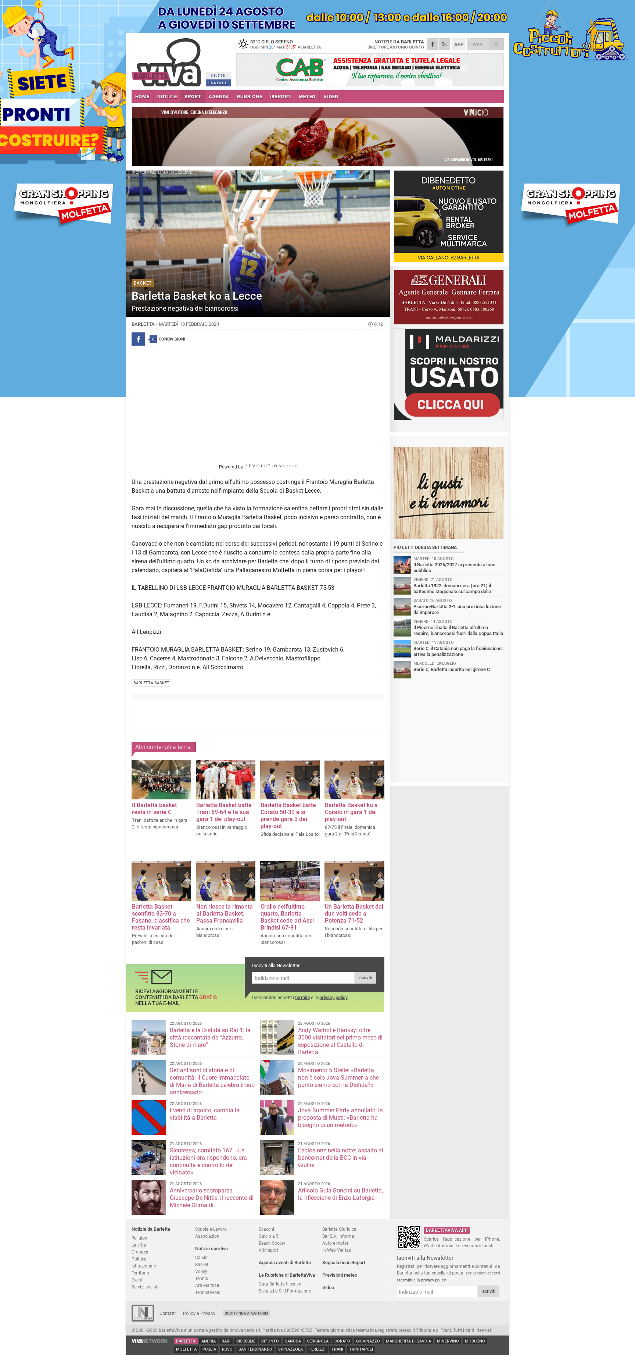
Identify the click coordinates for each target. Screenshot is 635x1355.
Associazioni (207, 1236)
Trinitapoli (361, 1349)
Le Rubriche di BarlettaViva (287, 1275)
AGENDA (219, 96)
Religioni (140, 1238)
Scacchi (266, 1229)
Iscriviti (365, 977)
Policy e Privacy (199, 1313)
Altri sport (268, 1250)
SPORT (192, 96)
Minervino (448, 1341)
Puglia (209, 1349)
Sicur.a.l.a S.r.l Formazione (285, 1291)
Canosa (293, 1341)
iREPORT (280, 96)
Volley (201, 1271)
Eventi (138, 1280)
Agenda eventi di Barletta (285, 1262)
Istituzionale (144, 1266)
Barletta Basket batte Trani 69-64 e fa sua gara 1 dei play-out (224, 812)
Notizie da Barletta (151, 1229)
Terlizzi (317, 1349)
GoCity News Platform (246, 1313)
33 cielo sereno (285, 44)
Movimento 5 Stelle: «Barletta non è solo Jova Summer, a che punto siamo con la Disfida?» (338, 1077)
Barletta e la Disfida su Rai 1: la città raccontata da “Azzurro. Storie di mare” (210, 1037)
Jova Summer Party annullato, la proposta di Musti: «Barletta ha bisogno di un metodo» (340, 1117)
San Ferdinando (255, 1349)
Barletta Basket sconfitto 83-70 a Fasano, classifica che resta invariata (161, 917)
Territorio (140, 1273)
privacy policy (333, 997)
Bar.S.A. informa (338, 1236)
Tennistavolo (207, 1292)
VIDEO (330, 96)
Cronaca (140, 1252)
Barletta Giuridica (339, 1229)
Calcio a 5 (269, 1236)
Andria (208, 1341)
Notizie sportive (211, 1248)
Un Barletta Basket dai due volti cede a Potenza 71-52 (354, 913)
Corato (342, 1341)
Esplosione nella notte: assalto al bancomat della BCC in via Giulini (340, 1158)
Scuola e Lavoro (211, 1229)
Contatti (167, 1313)
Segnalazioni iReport (343, 1262)
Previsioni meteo (339, 1275)
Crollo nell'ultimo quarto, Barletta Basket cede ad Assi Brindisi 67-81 (287, 917)
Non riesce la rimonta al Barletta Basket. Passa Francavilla (224, 913)
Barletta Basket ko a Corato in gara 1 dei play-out (351, 812)
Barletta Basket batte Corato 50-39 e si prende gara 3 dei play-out (288, 816)
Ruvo (227, 1349)
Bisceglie (245, 1341)
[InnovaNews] (143, 1320)
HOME (142, 96)
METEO (307, 96)
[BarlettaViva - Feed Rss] (445, 44)
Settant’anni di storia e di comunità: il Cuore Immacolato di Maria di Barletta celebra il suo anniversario (212, 1081)
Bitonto (270, 1341)
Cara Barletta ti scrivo (280, 1284)
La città (139, 1245)
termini (302, 997)
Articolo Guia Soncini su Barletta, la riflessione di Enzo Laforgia (340, 1194)
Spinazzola (290, 1349)
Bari (226, 1341)
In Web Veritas (336, 1250)
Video (328, 1287)
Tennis (201, 1278)
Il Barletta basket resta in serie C (154, 809)
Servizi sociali (145, 1287)
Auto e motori (335, 1243)
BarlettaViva (167, 59)
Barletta (185, 1341)
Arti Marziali (207, 1285)
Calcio (201, 1257)
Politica (139, 1259)
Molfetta (186, 1349)
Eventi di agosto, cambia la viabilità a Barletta (205, 1114)
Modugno (475, 1341)
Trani (337, 1349)
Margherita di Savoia (408, 1341)
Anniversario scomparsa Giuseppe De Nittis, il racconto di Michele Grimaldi (212, 1198)
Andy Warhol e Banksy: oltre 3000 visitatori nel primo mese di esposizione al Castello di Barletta (340, 1041)
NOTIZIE (167, 96)
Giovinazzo (368, 1341)
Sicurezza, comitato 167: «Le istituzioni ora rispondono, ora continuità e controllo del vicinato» (208, 1161)
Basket (201, 1264)
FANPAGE (217, 83)
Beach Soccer (272, 1243)
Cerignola (318, 1341)
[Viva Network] (150, 1341)
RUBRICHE (249, 96)
